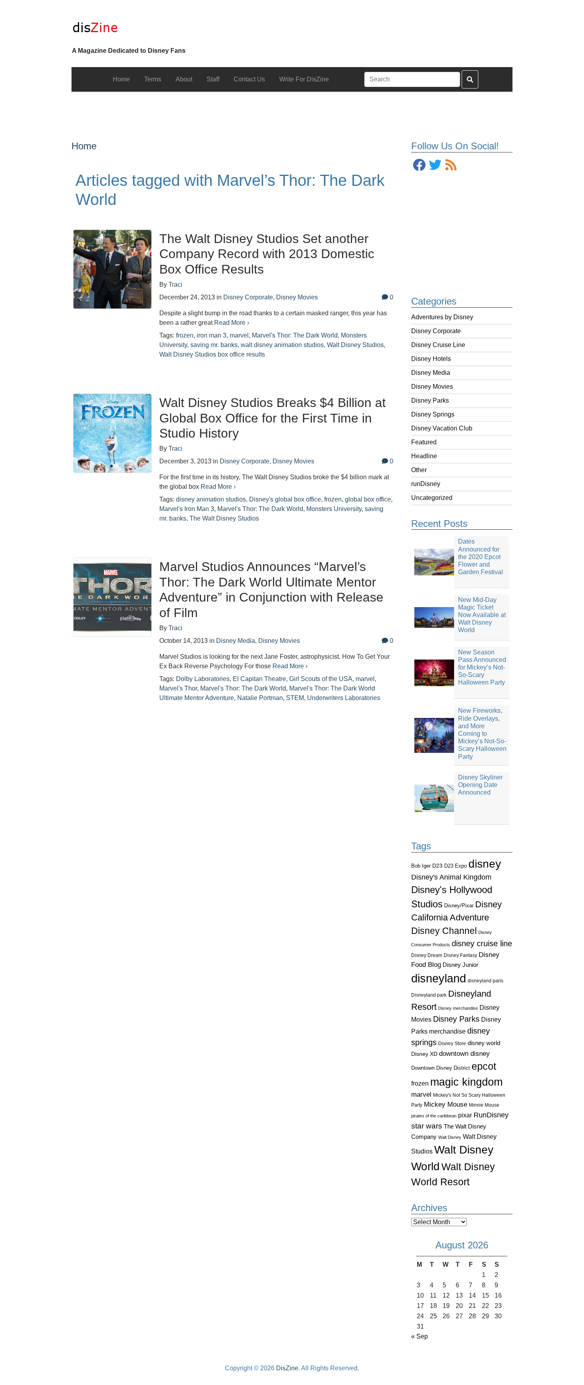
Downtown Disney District (440, 1068)
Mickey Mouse (445, 1104)
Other (419, 470)
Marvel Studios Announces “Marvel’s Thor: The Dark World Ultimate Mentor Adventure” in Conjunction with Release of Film (271, 589)
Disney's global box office (285, 499)
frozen (420, 1083)
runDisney (425, 483)
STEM (295, 697)
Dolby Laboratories (203, 678)
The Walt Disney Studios (224, 518)
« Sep (419, 1336)
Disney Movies (432, 386)
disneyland (438, 978)
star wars (426, 1126)
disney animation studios (211, 499)
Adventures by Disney (442, 317)
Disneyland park (429, 995)
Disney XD (424, 1054)
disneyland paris (485, 980)
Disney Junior (460, 964)
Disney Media (430, 372)
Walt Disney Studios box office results (212, 354)
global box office (368, 499)
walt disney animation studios (282, 344)
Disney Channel (444, 931)
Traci (175, 284)
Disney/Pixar (459, 906)
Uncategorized (432, 497)
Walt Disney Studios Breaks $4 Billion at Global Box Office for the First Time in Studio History (272, 417)
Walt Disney (449, 1137)
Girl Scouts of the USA (320, 678)
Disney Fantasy (460, 955)
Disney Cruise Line (438, 344)
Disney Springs (432, 414)
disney (484, 864)
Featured (424, 442)
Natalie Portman (260, 697)
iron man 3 (211, 335)
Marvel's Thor (178, 688)
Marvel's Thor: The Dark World (295, 335)
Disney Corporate (436, 331)
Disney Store (452, 1043)
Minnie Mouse (484, 1105)
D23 (437, 866)
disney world (484, 1043)
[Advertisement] (292, 109)
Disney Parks (430, 400)
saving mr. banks (214, 344)
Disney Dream (426, 955)
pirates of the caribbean (433, 1115)
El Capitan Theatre (259, 678)
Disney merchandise (458, 1008)
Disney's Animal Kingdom (451, 877)
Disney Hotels (431, 358)
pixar (465, 1115)
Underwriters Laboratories (343, 697)
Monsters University (334, 508)
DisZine (287, 1368)
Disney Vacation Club (441, 428)
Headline (424, 456)
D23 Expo (455, 866)
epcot (484, 1066)
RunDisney (491, 1115)
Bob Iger (421, 866)
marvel (421, 1094)
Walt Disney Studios (355, 344)
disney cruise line (482, 943)
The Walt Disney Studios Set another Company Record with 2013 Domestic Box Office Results (266, 253)
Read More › (231, 322)
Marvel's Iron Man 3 (186, 508)
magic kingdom (466, 1082)
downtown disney (464, 1053)
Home (84, 146)
